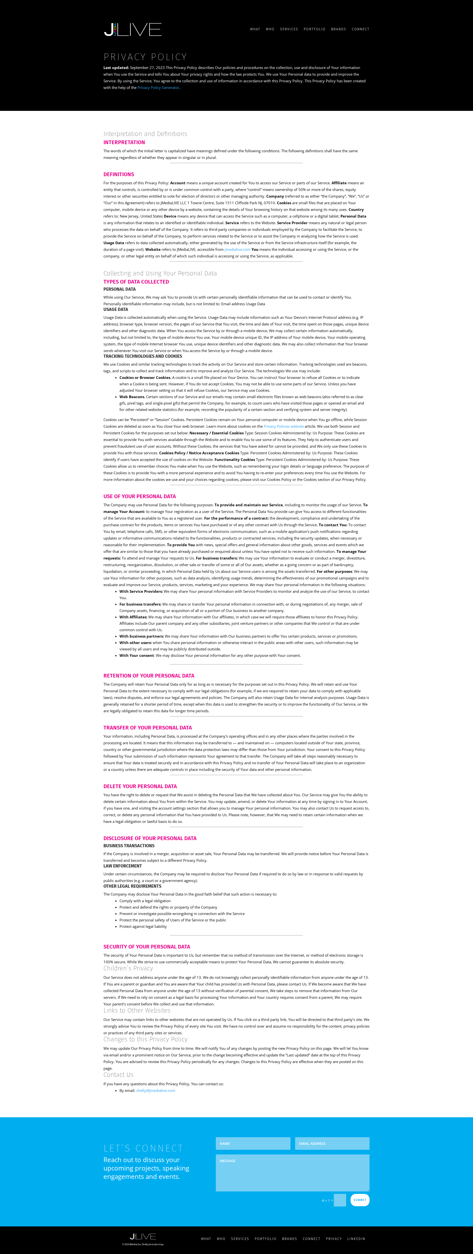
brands (338, 29)
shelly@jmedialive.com (155, 1090)
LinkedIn (356, 1239)
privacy (334, 1239)
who (221, 1239)
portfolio (266, 1239)
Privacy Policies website (284, 426)
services (240, 1239)
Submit (360, 1200)
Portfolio (315, 29)
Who (270, 29)
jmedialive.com (238, 249)
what (206, 1239)
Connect (361, 29)
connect (312, 1239)
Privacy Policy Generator (158, 87)
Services (289, 29)
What (255, 29)
